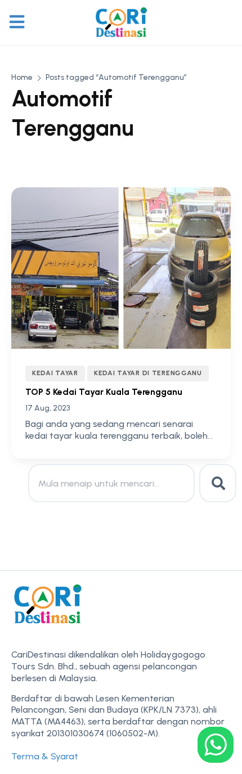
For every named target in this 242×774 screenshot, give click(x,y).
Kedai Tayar (55, 373)
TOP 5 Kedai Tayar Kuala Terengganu (103, 391)
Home (22, 77)
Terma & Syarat (44, 756)
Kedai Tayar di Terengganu (148, 373)
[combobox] (111, 483)
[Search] (217, 483)
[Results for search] (111, 509)
